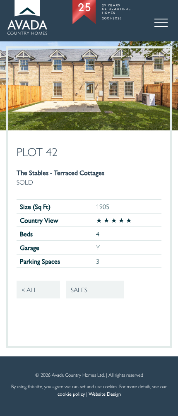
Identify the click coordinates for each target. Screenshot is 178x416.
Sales (79, 289)
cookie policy (71, 393)
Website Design (105, 393)
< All (29, 289)
